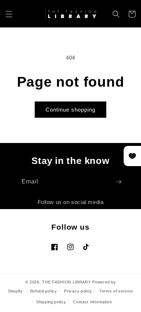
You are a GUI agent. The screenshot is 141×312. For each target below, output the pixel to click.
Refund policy (43, 291)
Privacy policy (78, 291)
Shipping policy (51, 302)
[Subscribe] (119, 182)
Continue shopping (70, 110)
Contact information (92, 302)
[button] (9, 14)
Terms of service (116, 291)
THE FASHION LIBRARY (66, 282)
